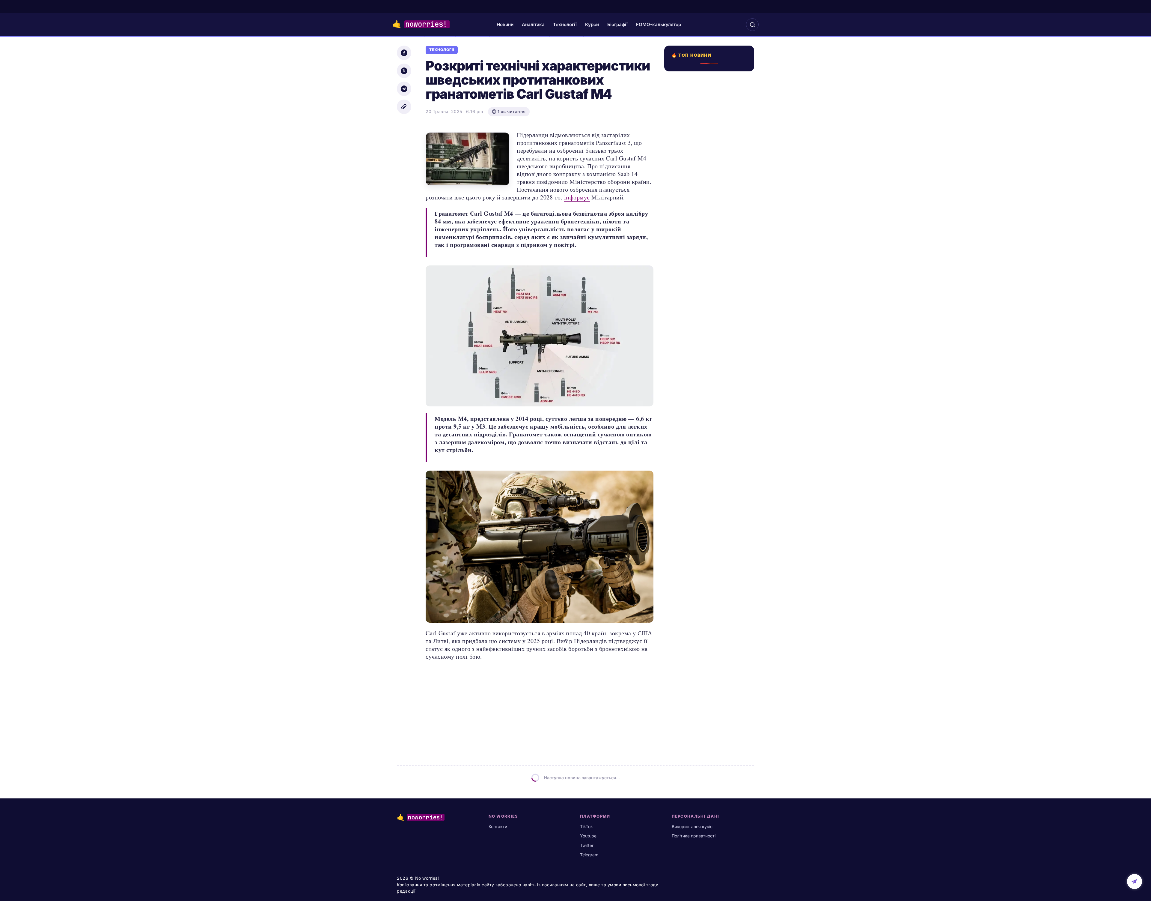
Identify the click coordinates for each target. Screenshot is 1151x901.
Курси (592, 24)
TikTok (586, 826)
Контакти (498, 826)
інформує (577, 197)
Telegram (589, 854)
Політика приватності (693, 835)
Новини (505, 24)
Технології (565, 24)
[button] (752, 24)
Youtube (588, 835)
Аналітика (533, 24)
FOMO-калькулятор (658, 24)
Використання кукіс (692, 826)
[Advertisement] (711, 290)
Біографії (617, 24)
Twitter (586, 845)
